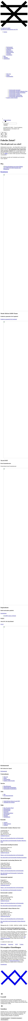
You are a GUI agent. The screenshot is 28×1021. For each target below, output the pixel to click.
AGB (16, 944)
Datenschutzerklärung (15, 960)
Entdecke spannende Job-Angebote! (9, 319)
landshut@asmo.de (5, 900)
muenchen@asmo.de (5, 916)
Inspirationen (3, 613)
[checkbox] (14, 994)
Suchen (5, 125)
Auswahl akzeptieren (5, 1018)
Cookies (21, 944)
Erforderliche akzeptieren (16, 1018)
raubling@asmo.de (5, 852)
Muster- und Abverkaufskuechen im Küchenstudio (12, 838)
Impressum (10, 944)
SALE (2, 624)
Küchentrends (4, 771)
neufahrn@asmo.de (5, 835)
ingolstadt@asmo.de (5, 885)
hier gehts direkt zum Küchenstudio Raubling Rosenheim (13, 857)
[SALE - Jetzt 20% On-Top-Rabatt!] (9, 615)
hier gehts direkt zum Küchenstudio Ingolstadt (11, 890)
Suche (6, 153)
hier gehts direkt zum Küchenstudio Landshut (11, 905)
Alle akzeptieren (4, 1019)
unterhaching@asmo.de (6, 868)
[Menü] (14, 26)
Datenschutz (3, 944)
